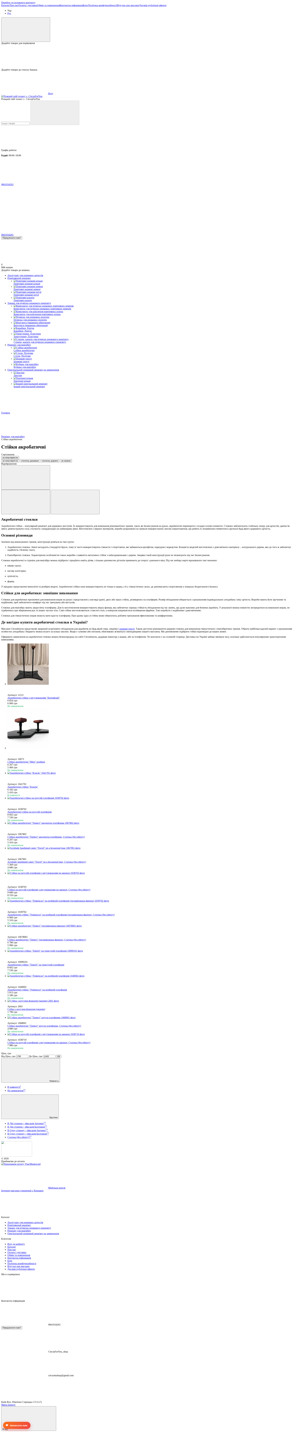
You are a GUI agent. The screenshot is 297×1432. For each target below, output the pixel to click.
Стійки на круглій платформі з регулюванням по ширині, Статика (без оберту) (48, 889)
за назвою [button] (66, 461)
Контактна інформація (71, 5)
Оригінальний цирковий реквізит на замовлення (33, 370)
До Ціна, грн (35, 1056)
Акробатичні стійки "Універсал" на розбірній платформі (37, 989)
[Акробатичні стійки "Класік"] (151, 773)
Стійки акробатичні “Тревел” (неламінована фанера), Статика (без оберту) (46, 939)
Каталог (5, 5)
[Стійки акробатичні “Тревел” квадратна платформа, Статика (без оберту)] (151, 823)
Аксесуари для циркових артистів (25, 275)
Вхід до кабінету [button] (16, 1244)
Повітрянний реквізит (19, 278)
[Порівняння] (25, 29)
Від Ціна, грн (8, 1056)
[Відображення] (25, 477)
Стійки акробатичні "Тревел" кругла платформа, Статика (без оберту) (44, 1026)
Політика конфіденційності (102, 5)
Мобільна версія (56, 1188)
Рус (9, 13)
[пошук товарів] (54, 113)
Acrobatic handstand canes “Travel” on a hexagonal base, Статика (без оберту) (46, 862)
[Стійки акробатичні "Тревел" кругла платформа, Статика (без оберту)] (151, 1017)
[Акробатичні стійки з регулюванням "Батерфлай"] (151, 664)
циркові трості (127, 628)
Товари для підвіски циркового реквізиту (29, 303)
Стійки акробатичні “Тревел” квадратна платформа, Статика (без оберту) (46, 837)
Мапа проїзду (8, 1404)
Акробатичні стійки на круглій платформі (29, 812)
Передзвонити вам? (11, 238)
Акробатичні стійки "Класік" (22, 787)
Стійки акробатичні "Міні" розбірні (26, 762)
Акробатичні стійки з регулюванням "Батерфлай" (33, 697)
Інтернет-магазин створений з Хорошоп (22, 1190)
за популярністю (10, 457)
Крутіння (53, 1117)
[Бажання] (148, 56)
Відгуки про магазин (128, 5)
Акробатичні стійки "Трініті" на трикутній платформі (35, 964)
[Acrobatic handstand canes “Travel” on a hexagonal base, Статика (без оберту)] (151, 848)
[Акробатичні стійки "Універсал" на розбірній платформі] (151, 976)
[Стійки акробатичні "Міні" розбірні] (151, 728)
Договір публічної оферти (152, 5)
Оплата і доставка (27, 5)
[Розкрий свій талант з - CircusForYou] (16, 1155)
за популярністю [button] (10, 461)
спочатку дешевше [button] (30, 461)
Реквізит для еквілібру (19, 345)
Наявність (54, 1081)
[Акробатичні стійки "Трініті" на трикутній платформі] (151, 951)
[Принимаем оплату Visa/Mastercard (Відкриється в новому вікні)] (21, 1164)
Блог (85, 5)
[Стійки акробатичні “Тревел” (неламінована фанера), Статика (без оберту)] (151, 926)
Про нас (14, 5)
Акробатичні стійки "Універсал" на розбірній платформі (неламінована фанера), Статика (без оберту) (61, 914)
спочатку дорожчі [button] (50, 461)
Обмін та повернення (48, 5)
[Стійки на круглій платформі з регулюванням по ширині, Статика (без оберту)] (151, 873)
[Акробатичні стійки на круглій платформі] (151, 798)
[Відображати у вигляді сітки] (25, 502)
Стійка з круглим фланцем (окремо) (26, 1009)
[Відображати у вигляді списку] (75, 502)
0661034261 (7, 184)
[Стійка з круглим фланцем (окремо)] (151, 1001)
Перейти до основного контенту (18, 2)
